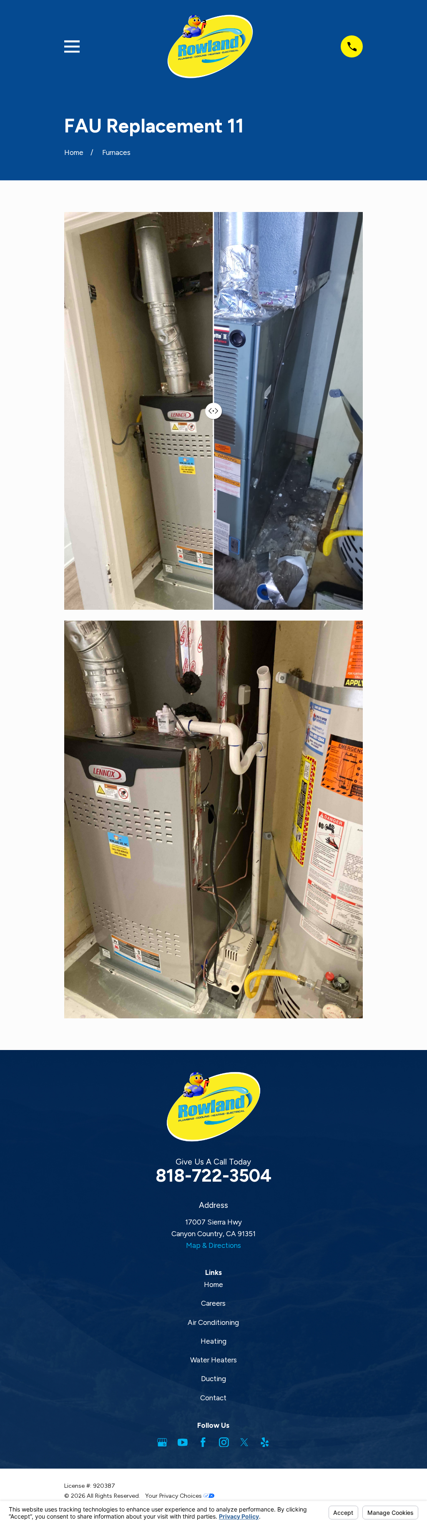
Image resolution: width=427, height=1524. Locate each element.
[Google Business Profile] (162, 1442)
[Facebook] (203, 1442)
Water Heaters (213, 1360)
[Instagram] (224, 1442)
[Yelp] (265, 1442)
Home (213, 1284)
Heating (213, 1341)
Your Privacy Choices (174, 1495)
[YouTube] (183, 1442)
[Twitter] (244, 1442)
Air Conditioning (213, 1322)
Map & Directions (213, 1245)
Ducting (213, 1378)
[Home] (210, 46)
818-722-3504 (213, 1175)
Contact (213, 1398)
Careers (213, 1303)
